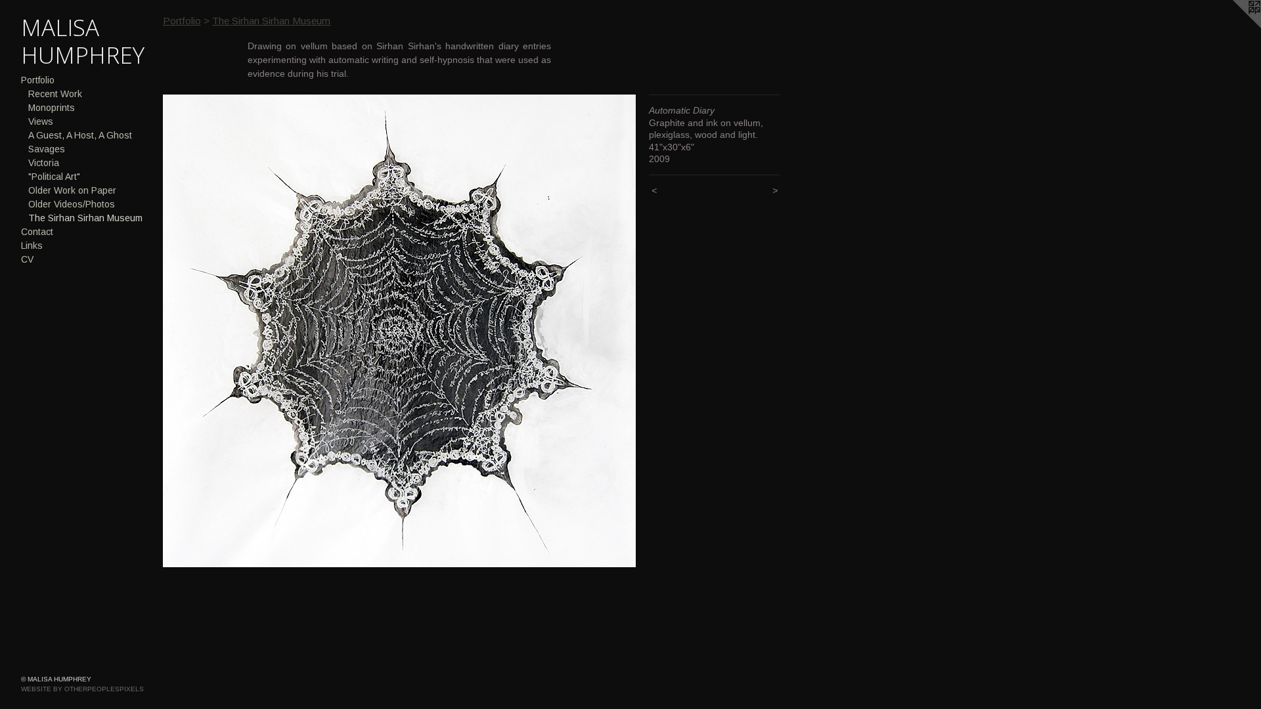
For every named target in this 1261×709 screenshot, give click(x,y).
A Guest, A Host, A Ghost (80, 135)
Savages (46, 149)
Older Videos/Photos (71, 204)
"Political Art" (54, 176)
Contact (37, 231)
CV (27, 259)
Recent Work (55, 94)
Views (40, 121)
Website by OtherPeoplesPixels (82, 689)
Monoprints (51, 107)
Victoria (43, 163)
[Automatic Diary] (399, 331)
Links (32, 245)
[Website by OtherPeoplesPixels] (1234, 26)
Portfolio (38, 80)
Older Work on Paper (72, 190)
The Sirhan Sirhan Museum (85, 218)
